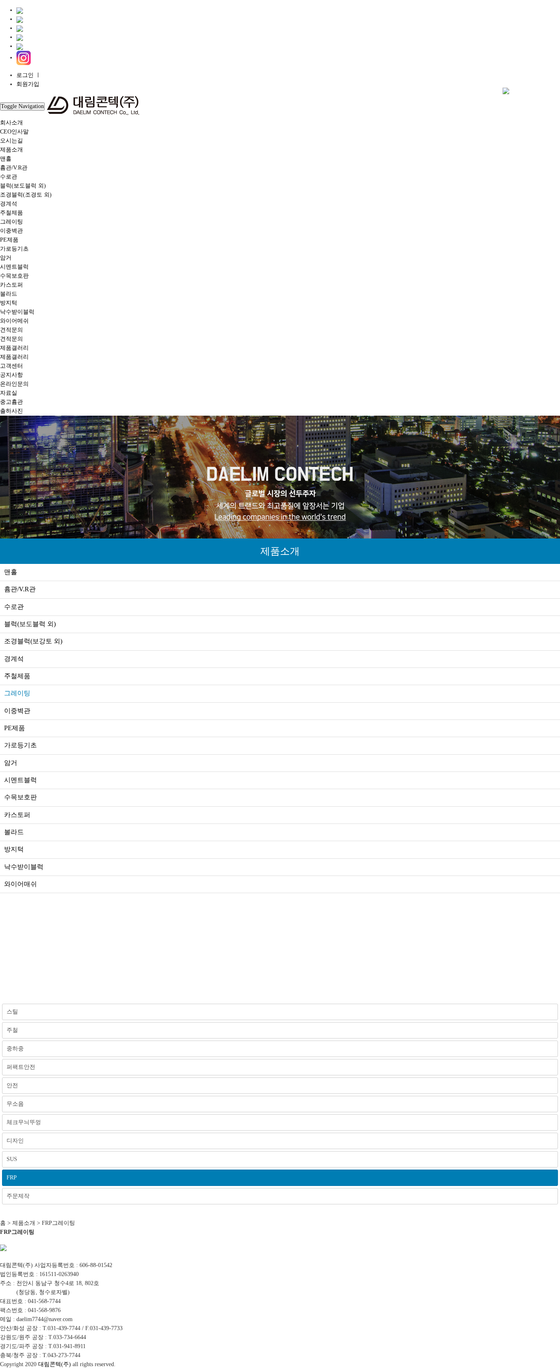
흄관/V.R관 (13, 168)
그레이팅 (11, 222)
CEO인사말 (14, 132)
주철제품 (11, 213)
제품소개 (11, 150)
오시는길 (11, 141)
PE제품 (9, 240)
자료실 (8, 393)
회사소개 (11, 123)
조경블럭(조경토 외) (26, 195)
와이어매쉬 (20, 883)
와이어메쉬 (14, 321)
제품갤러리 (14, 348)
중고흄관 (11, 402)
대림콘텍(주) (54, 1364)
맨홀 (5, 159)
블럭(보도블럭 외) (23, 186)
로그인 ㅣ (28, 75)
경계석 (8, 204)
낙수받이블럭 (17, 312)
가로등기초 (14, 249)
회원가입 (27, 84)
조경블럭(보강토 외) (33, 641)
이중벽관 (11, 231)
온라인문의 (14, 384)
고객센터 (11, 366)
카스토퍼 (11, 285)
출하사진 (11, 411)
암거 (5, 258)
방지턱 (8, 303)
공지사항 (11, 375)
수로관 (8, 177)
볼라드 (8, 294)
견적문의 (11, 330)
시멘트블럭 (14, 267)
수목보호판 (14, 276)
